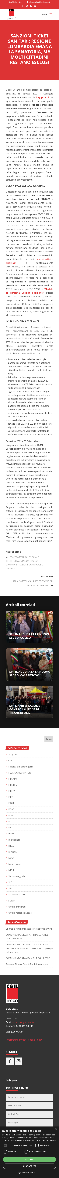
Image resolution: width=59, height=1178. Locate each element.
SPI (10, 888)
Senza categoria (16, 876)
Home (11, 833)
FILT (10, 797)
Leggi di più (51, 1140)
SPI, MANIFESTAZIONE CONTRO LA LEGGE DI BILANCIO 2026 (24, 709)
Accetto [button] (29, 1159)
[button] (29, 1173)
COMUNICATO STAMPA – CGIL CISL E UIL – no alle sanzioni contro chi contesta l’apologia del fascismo (29, 948)
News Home (14, 864)
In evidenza (14, 839)
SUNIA (11, 900)
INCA (11, 845)
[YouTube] (35, 7)
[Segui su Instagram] (18, 1061)
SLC (10, 882)
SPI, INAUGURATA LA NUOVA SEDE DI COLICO (29, 636)
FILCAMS (12, 778)
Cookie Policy (35, 1039)
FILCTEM (13, 784)
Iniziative (13, 851)
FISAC (11, 809)
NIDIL (11, 870)
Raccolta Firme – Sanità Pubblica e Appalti (27, 964)
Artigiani (12, 754)
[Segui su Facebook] (10, 1061)
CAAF (11, 760)
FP (9, 827)
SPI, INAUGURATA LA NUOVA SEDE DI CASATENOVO (29, 673)
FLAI (10, 815)
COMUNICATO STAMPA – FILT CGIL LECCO (28, 958)
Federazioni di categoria (20, 766)
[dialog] (29, 1152)
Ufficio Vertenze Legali (20, 912)
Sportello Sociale (17, 894)
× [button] (56, 1129)
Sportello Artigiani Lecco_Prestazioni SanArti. (29, 928)
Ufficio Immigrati (17, 906)
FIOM (11, 803)
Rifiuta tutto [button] (29, 1166)
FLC (10, 821)
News (11, 857)
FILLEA (11, 791)
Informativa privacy (16, 1039)
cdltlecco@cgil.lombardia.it (24, 1022)
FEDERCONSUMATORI (19, 772)
